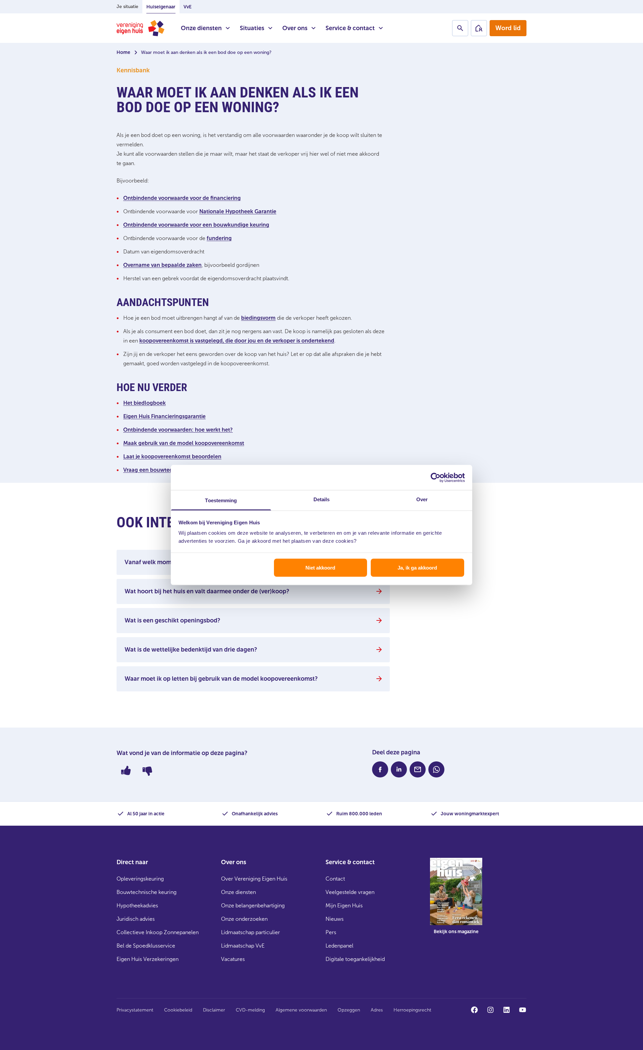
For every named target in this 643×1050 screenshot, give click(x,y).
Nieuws (335, 919)
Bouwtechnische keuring (146, 892)
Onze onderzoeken (244, 919)
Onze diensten (201, 28)
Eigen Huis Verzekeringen (147, 959)
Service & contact (350, 28)
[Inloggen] (479, 28)
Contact (335, 879)
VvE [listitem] (188, 7)
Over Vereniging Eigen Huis (254, 879)
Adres (377, 1010)
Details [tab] (321, 499)
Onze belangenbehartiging (253, 905)
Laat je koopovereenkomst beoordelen (172, 456)
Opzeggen (349, 1010)
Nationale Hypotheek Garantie (237, 211)
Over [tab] (422, 499)
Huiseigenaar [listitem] (160, 7)
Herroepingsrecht (412, 1010)
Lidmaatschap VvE (243, 946)
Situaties (252, 28)
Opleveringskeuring (140, 879)
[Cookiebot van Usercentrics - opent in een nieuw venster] (435, 477)
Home (123, 52)
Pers (331, 932)
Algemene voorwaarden (301, 1010)
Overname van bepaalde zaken (162, 265)
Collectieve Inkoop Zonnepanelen (158, 932)
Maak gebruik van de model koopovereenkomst (183, 443)
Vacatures (233, 959)
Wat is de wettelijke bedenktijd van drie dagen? (191, 649)
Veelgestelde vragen (350, 892)
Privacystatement (135, 1010)
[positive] (126, 770)
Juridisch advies (136, 919)
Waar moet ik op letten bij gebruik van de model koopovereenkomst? (221, 678)
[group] (456, 901)
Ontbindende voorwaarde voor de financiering (182, 198)
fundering (219, 238)
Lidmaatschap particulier (250, 932)
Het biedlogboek (144, 403)
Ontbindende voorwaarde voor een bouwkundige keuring (196, 225)
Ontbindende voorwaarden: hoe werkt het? (178, 430)
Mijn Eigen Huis (344, 905)
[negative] (147, 770)
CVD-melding (250, 1010)
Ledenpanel (339, 946)
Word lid (508, 28)
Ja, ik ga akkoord (417, 567)
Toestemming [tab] (221, 500)
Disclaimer (214, 1010)
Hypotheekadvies (137, 905)
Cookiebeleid (178, 1010)
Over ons (294, 28)
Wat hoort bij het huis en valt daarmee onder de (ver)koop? (207, 591)
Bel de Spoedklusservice (146, 946)
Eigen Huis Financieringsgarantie (164, 416)
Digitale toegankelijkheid (355, 959)
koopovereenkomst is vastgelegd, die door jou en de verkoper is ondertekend (236, 341)
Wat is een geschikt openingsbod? (172, 620)
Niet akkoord (320, 567)
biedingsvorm (258, 318)
